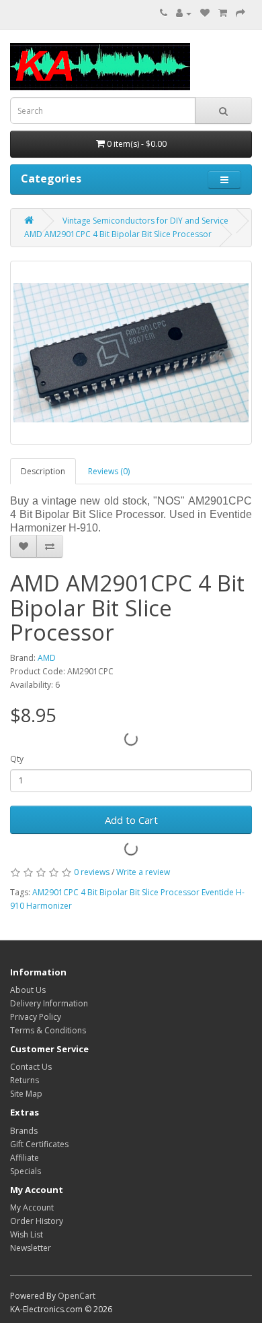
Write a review (143, 872)
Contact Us (31, 1066)
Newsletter (30, 1248)
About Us (28, 990)
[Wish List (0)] (205, 13)
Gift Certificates (39, 1144)
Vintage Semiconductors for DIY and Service (145, 220)
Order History (36, 1221)
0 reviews (92, 872)
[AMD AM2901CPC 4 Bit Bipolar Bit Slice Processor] (131, 353)
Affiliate (24, 1157)
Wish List (26, 1234)
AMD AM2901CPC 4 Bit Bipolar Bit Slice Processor (118, 234)
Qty (17, 759)
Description (43, 471)
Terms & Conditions (48, 1030)
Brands (24, 1130)
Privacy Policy (35, 1017)
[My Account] (183, 13)
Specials (25, 1171)
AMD (47, 658)
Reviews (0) (109, 471)
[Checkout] (240, 13)
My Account (32, 1207)
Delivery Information (49, 1003)
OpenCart (76, 1295)
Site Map (26, 1093)
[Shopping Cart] (222, 13)
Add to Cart (131, 820)
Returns (24, 1080)
